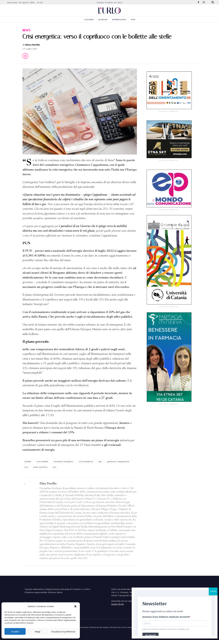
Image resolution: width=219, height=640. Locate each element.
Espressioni (119, 20)
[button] (75, 606)
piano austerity (40, 467)
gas (100, 461)
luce (26, 467)
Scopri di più (117, 604)
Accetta (15, 631)
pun (54, 467)
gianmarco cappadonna (118, 461)
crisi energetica (86, 461)
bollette (27, 461)
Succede (89, 20)
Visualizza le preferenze (63, 631)
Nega (37, 631)
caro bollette (42, 461)
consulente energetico (63, 461)
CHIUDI (213, 591)
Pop (133, 20)
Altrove (102, 20)
